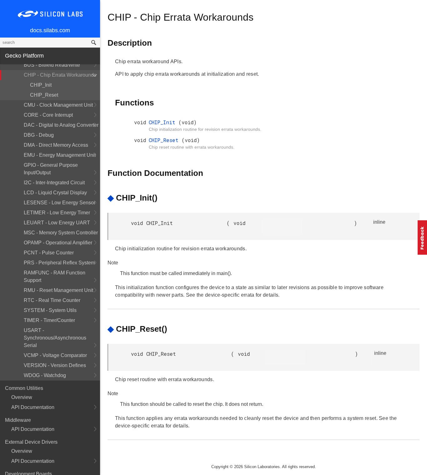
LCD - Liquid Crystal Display (55, 192)
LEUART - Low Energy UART (57, 222)
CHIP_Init (41, 85)
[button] (422, 237)
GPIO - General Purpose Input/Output (51, 168)
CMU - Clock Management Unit (58, 105)
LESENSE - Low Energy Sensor (59, 202)
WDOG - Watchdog (45, 375)
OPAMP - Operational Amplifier (58, 242)
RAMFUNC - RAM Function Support (54, 276)
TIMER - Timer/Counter (49, 320)
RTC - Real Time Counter (52, 300)
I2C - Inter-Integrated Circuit (54, 182)
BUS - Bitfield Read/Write (52, 65)
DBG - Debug (39, 135)
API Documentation (32, 407)
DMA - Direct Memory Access (56, 145)
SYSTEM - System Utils (50, 310)
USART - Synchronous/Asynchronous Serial (55, 338)
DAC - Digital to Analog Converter (61, 125)
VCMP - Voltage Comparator (55, 355)
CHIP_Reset (44, 95)
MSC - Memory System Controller (61, 232)
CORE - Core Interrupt (48, 115)
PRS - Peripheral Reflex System (59, 262)
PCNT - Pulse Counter (49, 252)
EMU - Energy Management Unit (60, 155)
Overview (21, 397)
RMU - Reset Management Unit (58, 290)
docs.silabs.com (50, 30)
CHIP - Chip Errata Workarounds (60, 75)
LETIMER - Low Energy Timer (57, 212)
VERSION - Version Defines (55, 365)
